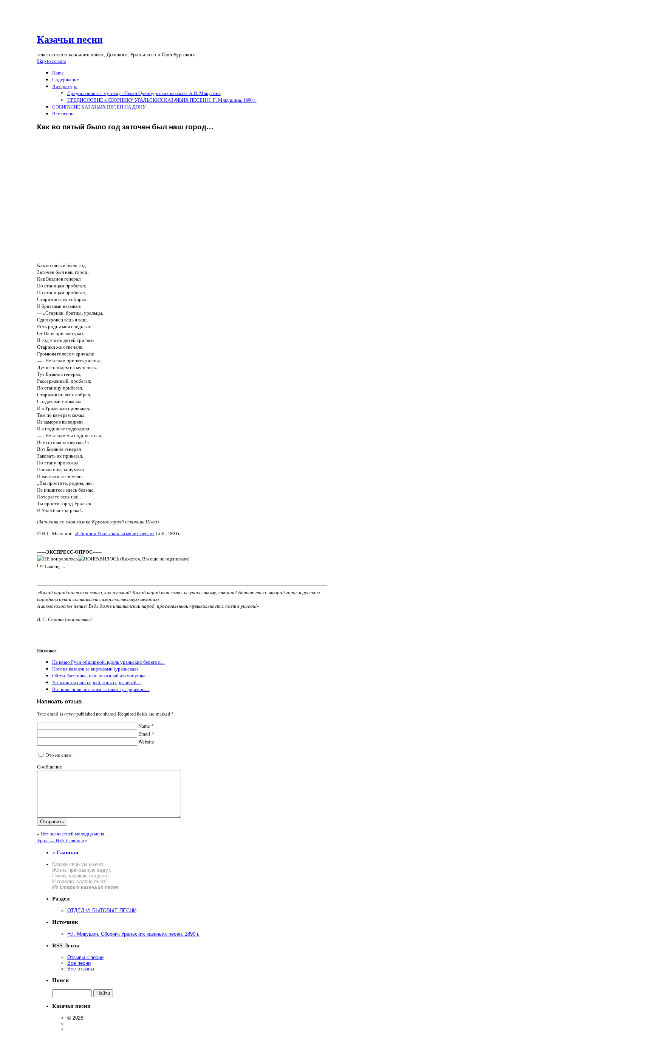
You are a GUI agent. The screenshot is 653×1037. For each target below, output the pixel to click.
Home (58, 72)
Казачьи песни (70, 39)
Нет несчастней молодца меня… (74, 833)
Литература (64, 86)
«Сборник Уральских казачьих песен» (115, 533)
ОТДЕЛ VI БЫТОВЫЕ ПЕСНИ (101, 910)
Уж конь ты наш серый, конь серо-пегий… (96, 682)
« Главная (65, 852)
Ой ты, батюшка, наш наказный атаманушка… (101, 675)
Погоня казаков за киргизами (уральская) (95, 668)
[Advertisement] (182, 204)
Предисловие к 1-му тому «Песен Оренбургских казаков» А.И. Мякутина (144, 93)
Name (145, 725)
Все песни (63, 113)
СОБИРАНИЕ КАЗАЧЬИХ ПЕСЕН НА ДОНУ (99, 106)
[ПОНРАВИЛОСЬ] (98, 558)
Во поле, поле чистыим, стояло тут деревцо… (101, 689)
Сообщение (49, 766)
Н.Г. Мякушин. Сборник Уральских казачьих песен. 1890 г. (133, 934)
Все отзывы (80, 969)
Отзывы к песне (85, 957)
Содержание (65, 79)
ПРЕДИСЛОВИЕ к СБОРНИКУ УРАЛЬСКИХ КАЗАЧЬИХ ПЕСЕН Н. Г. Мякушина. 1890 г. (162, 99)
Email (145, 733)
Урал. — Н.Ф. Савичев (60, 840)
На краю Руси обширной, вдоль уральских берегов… (108, 661)
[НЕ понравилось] (57, 558)
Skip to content (51, 60)
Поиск (60, 980)
